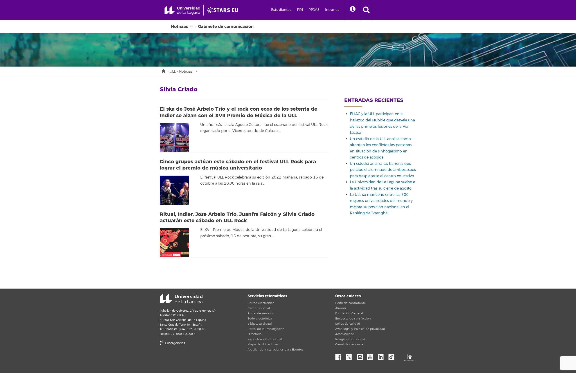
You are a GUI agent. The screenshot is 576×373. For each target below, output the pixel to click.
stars (193, 358)
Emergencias (174, 343)
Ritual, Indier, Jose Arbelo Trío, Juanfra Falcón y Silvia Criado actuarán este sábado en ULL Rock (237, 217)
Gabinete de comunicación (226, 26)
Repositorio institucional (265, 339)
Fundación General (349, 313)
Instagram (361, 355)
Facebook (340, 355)
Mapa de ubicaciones (263, 344)
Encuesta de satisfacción (353, 318)
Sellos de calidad (347, 324)
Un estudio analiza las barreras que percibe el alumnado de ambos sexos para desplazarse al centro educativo (383, 169)
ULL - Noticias (181, 71)
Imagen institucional (350, 339)
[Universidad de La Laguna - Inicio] (184, 10)
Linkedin (382, 355)
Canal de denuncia (349, 344)
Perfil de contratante (350, 303)
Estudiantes (281, 10)
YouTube (371, 355)
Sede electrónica (260, 318)
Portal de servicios (261, 313)
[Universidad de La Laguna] (224, 10)
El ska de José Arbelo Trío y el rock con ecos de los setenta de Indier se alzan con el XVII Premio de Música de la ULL (238, 112)
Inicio (163, 71)
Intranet (332, 10)
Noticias (179, 26)
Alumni (340, 308)
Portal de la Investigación (266, 329)
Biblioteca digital (260, 324)
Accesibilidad (344, 334)
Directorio (254, 334)
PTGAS (314, 10)
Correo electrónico (261, 303)
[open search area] (366, 10)
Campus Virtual (259, 308)
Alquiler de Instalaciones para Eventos (275, 349)
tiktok (393, 355)
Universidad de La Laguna (181, 299)
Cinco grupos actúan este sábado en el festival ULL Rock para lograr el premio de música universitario (238, 165)
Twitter (350, 355)
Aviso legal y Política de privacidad (360, 329)
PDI (300, 10)
